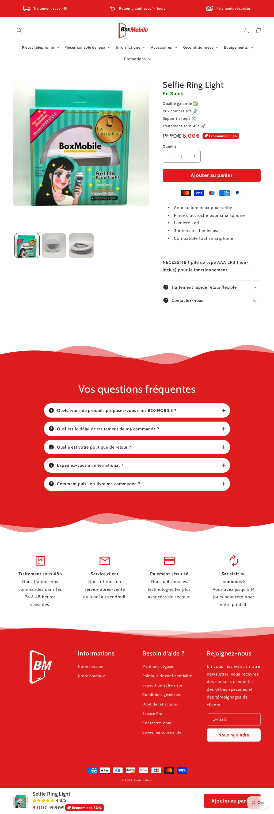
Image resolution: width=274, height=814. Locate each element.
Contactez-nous (157, 722)
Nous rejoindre (233, 735)
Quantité (169, 146)
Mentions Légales (158, 666)
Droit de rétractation (161, 704)
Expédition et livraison (163, 685)
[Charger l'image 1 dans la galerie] (27, 245)
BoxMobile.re (143, 780)
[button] (19, 30)
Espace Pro (152, 713)
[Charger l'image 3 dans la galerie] (81, 245)
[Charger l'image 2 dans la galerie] (54, 245)
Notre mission (90, 666)
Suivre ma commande (161, 732)
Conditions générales (161, 694)
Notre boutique (91, 675)
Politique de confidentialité (167, 675)
